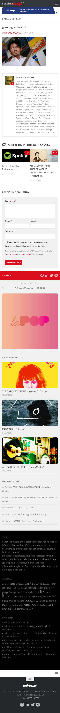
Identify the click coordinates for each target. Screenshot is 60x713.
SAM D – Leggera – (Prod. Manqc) (31, 514)
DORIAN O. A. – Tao (24, 507)
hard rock (22, 592)
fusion (53, 588)
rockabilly (41, 605)
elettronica (32, 588)
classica (45, 584)
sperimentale (9, 608)
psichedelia (50, 600)
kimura (21, 597)
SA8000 (7, 545)
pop (28, 600)
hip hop (31, 592)
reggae (27, 604)
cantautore (33, 583)
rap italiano (19, 605)
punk (5, 604)
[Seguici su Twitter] (51, 275)
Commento (10, 201)
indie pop (48, 592)
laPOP (27, 596)
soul (51, 604)
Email (34, 221)
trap (31, 608)
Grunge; (13, 592)
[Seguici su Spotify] (56, 275)
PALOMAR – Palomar (13, 429)
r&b (10, 605)
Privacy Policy (11, 254)
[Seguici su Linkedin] (46, 275)
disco (23, 588)
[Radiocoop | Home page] (17, 3)
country (53, 584)
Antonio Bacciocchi (13, 33)
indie (40, 591)
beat (12, 584)
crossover (7, 587)
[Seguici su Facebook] (42, 275)
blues (17, 583)
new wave (49, 596)
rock (34, 604)
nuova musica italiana (13, 600)
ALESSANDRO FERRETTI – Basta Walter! (23, 467)
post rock (35, 601)
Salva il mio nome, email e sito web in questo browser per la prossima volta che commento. (26, 244)
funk (47, 587)
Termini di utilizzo (28, 254)
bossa (22, 584)
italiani (7, 595)
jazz (16, 596)
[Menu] (56, 3)
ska (46, 605)
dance (16, 587)
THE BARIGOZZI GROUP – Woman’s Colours (24, 391)
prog (42, 601)
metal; (38, 596)
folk (42, 587)
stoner (20, 608)
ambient (5, 584)
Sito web (9, 231)
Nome (8, 221)
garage (5, 592)
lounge (32, 597)
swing (25, 609)
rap (14, 604)
